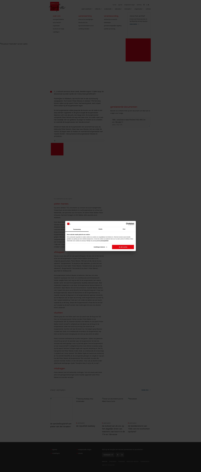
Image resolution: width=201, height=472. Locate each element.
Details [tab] (100, 229)
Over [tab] (124, 229)
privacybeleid (104, 240)
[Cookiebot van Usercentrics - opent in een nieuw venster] (127, 224)
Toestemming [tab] (77, 229)
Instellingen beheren (99, 247)
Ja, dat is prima (123, 247)
